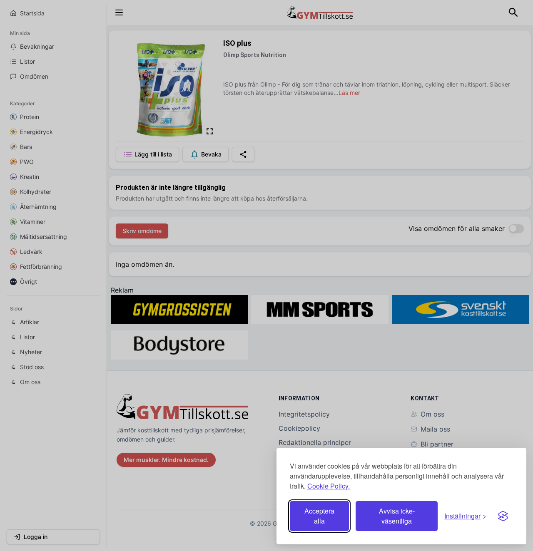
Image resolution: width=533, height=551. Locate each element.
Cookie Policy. (328, 486)
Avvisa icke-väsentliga (397, 516)
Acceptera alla (319, 516)
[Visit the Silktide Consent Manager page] (503, 516)
